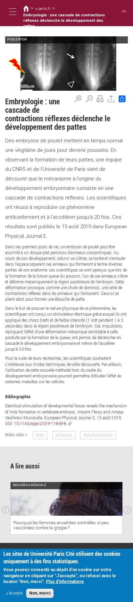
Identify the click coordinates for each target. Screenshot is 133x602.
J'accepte (14, 593)
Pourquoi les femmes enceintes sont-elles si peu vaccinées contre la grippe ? (61, 525)
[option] (66, 508)
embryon (64, 435)
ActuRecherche (98, 435)
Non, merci (39, 593)
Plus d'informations (65, 581)
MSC (40, 435)
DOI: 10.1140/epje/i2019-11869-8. (38, 423)
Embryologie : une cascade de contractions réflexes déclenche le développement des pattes (64, 21)
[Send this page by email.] (111, 98)
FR (124, 11)
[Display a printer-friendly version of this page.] (100, 98)
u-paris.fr (43, 8)
